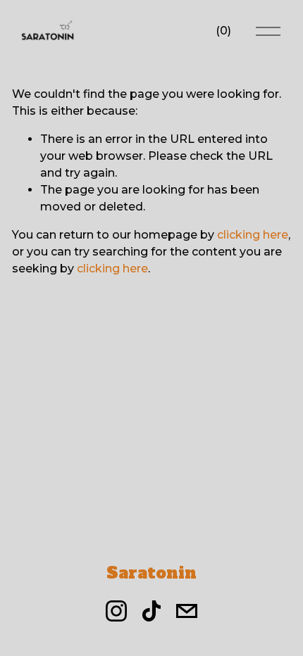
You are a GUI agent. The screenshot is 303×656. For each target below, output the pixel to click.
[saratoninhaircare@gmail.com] (186, 611)
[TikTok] (151, 611)
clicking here (252, 234)
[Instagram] (116, 611)
